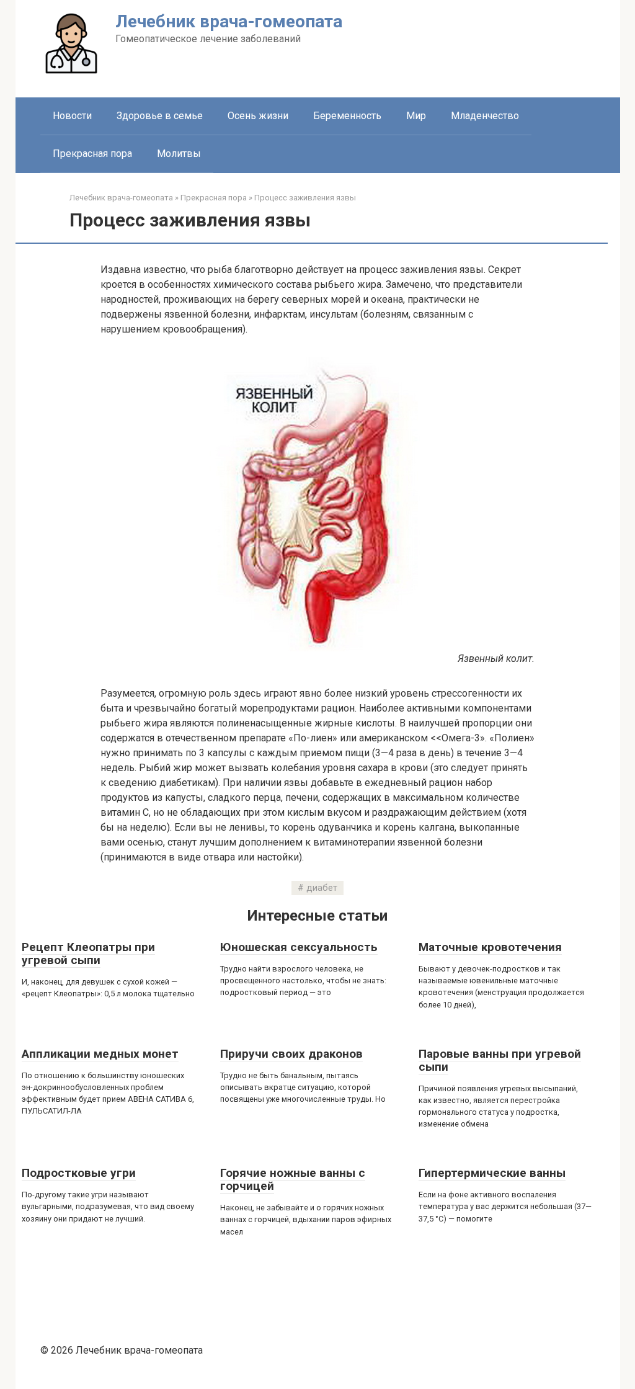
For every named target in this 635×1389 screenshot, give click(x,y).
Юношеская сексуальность (299, 947)
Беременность (347, 116)
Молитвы (179, 153)
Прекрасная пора (92, 153)
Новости (72, 116)
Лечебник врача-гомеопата (228, 21)
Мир (416, 116)
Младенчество (485, 116)
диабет (321, 888)
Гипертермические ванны (492, 1173)
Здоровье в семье (160, 116)
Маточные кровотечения (490, 947)
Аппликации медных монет (100, 1054)
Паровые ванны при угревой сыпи (500, 1060)
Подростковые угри (79, 1173)
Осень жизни (258, 116)
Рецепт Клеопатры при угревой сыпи (88, 953)
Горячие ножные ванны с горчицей (292, 1179)
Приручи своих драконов (291, 1054)
